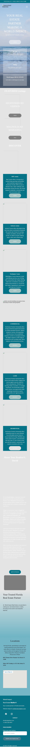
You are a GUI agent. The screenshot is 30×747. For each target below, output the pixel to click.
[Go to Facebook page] (6, 714)
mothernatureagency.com (19, 708)
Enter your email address (9, 730)
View (15, 137)
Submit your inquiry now (12, 738)
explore (15, 195)
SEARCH (15, 345)
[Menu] (27, 7)
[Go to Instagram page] (12, 714)
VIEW (15, 115)
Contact (15, 42)
